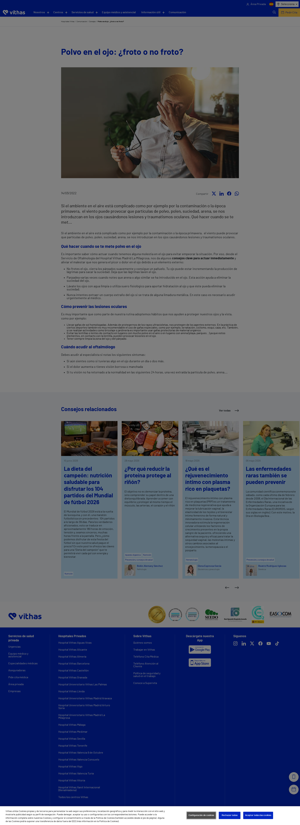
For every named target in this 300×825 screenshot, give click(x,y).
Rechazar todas (230, 815)
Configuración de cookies (201, 815)
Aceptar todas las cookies (258, 815)
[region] (150, 815)
